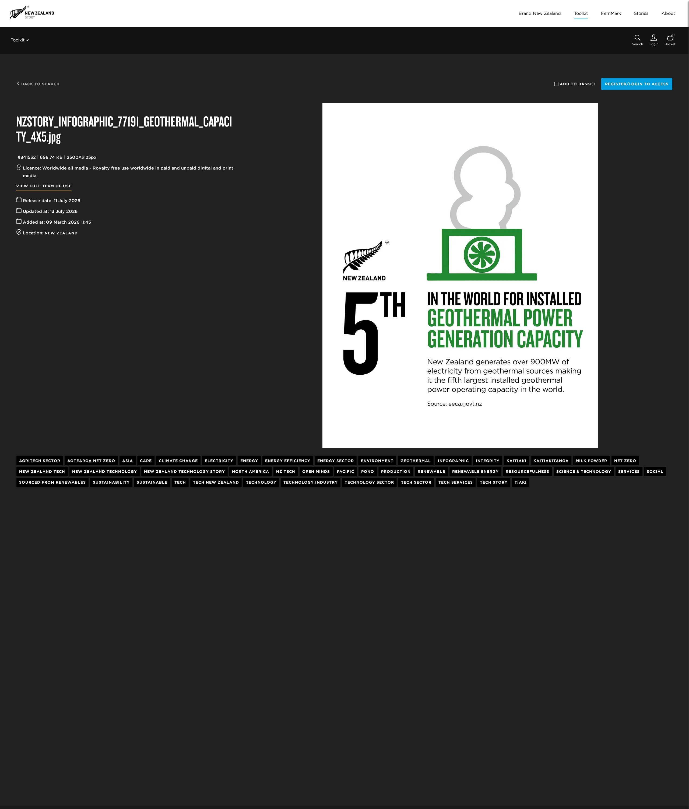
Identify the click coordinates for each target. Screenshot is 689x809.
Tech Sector (416, 482)
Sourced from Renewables (52, 482)
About (668, 13)
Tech (180, 482)
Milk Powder (591, 461)
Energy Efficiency (287, 461)
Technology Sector (369, 482)
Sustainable (152, 482)
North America (250, 471)
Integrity (488, 461)
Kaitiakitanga (551, 461)
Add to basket (578, 84)
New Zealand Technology (104, 471)
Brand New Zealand (540, 13)
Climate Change (178, 461)
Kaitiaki (516, 461)
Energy (249, 461)
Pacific (345, 471)
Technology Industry (310, 482)
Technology (261, 482)
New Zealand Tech (42, 471)
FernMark (611, 13)
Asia (127, 461)
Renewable (431, 471)
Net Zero (625, 461)
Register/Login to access (637, 84)
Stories (641, 13)
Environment (377, 461)
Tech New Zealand (216, 482)
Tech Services (455, 482)
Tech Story (494, 482)
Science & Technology (583, 471)
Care (146, 461)
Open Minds (316, 471)
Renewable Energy (475, 471)
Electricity (219, 461)
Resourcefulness (527, 471)
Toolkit (581, 13)
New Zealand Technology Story (184, 471)
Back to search (40, 84)
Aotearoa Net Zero (91, 461)
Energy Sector (335, 461)
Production (396, 471)
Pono (367, 471)
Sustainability (111, 482)
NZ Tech (285, 471)
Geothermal (415, 461)
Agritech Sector (39, 461)
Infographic (453, 461)
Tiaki (521, 482)
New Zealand (61, 233)
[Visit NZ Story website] (32, 13)
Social (655, 471)
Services (629, 471)
